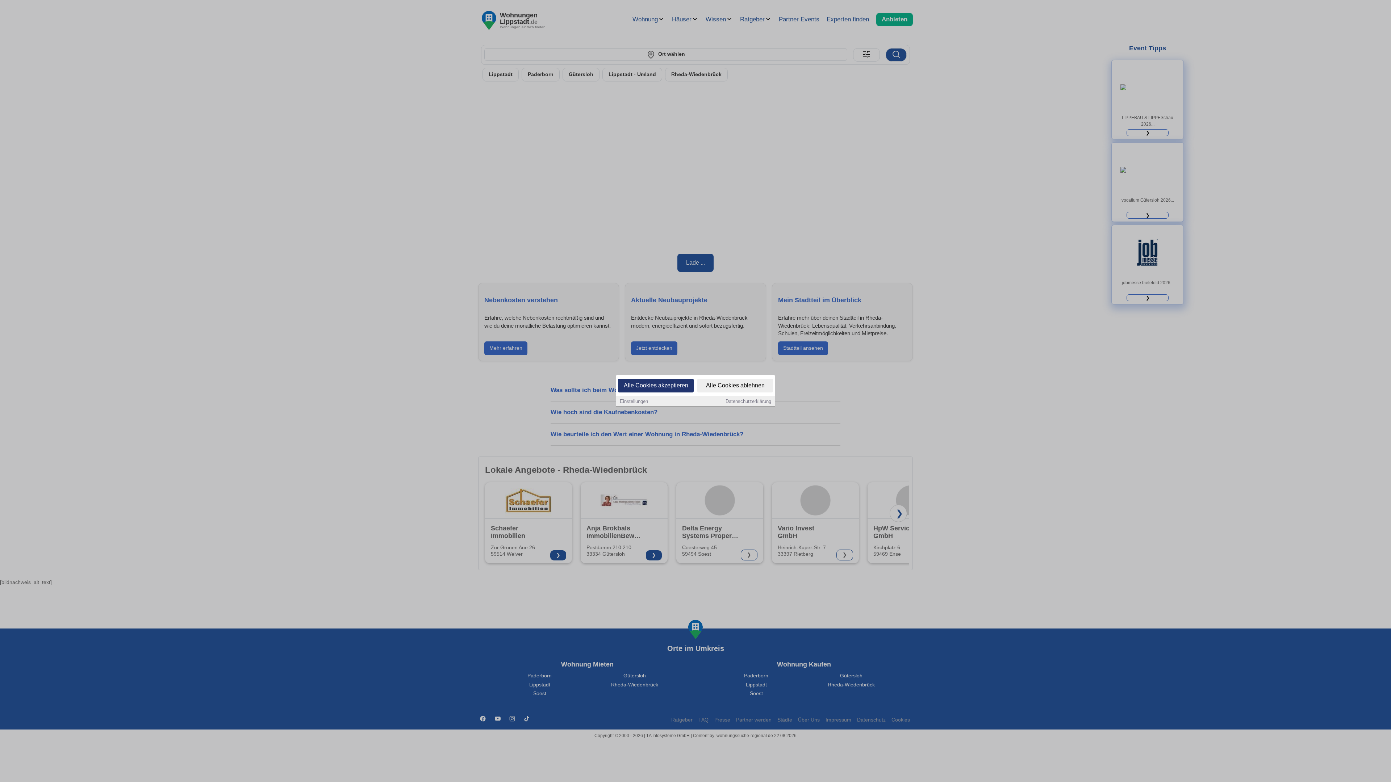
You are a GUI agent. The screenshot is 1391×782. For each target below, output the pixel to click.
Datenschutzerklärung (748, 401)
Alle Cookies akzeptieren (656, 385)
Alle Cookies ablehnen (735, 385)
